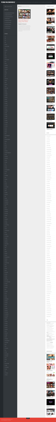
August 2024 (48, 179)
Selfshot (6, 308)
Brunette (6, 101)
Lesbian (6, 234)
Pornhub (6, 283)
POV (5, 289)
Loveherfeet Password (49, 34)
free (47, 333)
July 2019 (48, 295)
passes (48, 339)
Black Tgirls (6, 88)
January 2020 (48, 284)
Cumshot (6, 126)
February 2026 (49, 147)
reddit (51, 342)
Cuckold (6, 124)
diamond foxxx (52, 328)
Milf (5, 249)
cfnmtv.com (51, 327)
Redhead (6, 300)
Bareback (6, 69)
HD (27, 20)
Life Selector (6, 236)
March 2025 (48, 166)
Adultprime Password (49, 60)
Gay (5, 177)
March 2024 (48, 189)
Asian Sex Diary (7, 59)
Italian (6, 217)
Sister (6, 319)
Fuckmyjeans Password (50, 94)
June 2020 (48, 274)
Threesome (6, 348)
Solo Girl (6, 327)
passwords (49, 340)
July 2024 (48, 181)
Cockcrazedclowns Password (9, 16)
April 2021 (48, 255)
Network (23, 21)
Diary (5, 133)
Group (6, 188)
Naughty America (7, 257)
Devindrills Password (7, 26)
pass (50, 337)
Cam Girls (6, 105)
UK (5, 361)
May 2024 (48, 185)
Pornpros (6, 285)
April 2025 (48, 164)
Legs (5, 232)
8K (5, 42)
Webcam (6, 374)
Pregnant (6, 291)
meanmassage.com (51, 335)
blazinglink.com (48, 325)
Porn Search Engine (7, 281)
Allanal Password (49, 112)
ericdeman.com (51, 330)
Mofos (6, 251)
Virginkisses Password (49, 51)
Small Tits (6, 321)
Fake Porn (6, 158)
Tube (5, 357)
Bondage (6, 93)
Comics (6, 118)
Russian (6, 304)
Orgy (5, 264)
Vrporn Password (49, 77)
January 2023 (48, 215)
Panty (6, 266)
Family (6, 160)
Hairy (5, 190)
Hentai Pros (6, 200)
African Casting (7, 46)
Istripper (6, 215)
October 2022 (49, 221)
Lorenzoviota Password (8, 22)
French (6, 171)
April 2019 (48, 301)
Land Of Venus (7, 224)
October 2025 (49, 153)
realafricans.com (50, 341)
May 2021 (48, 253)
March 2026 (48, 145)
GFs (5, 181)
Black (6, 86)
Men (5, 247)
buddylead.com (51, 326)
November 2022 (49, 219)
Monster (6, 253)
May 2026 (48, 141)
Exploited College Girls (8, 152)
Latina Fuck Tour (7, 230)
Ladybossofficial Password (8, 14)
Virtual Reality (6, 367)
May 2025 (48, 162)
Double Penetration (7, 139)
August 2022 (48, 225)
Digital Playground (7, 135)
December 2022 (49, 217)
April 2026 (48, 143)
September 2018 (49, 314)
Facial (6, 154)
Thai (5, 346)
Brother (6, 99)
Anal (19, 19)
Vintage (6, 365)
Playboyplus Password (49, 129)
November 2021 (49, 242)
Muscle (6, 255)
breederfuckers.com (52, 325)
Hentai (6, 198)
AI (5, 48)
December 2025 (49, 149)
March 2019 (48, 303)
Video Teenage (7, 363)
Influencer (6, 209)
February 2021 (49, 259)
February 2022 (49, 236)
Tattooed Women (7, 340)
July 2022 (48, 227)
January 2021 (48, 261)
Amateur (6, 50)
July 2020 (48, 272)
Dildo (5, 137)
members (49, 336)
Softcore (6, 325)
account (48, 323)
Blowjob (19, 20)
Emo (5, 143)
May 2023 (48, 208)
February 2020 (49, 282)
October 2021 (49, 244)
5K (5, 40)
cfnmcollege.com (48, 327)
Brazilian (6, 95)
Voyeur (6, 369)
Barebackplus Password (50, 24)
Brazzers (6, 97)
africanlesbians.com (48, 324)
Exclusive (22, 20)
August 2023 (48, 202)
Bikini (6, 82)
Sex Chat (6, 310)
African (6, 44)
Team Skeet (6, 342)
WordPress (5, 420)
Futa (5, 173)
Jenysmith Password (49, 68)
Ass (20, 19)
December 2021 (49, 240)
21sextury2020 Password (50, 397)
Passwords (26, 21)
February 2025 (49, 168)
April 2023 (48, 210)
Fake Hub (6, 156)
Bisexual (6, 84)
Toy (5, 350)
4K (5, 38)
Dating (6, 131)
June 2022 (48, 229)
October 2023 (49, 198)
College (6, 116)
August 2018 (48, 316)
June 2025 (48, 160)
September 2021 (49, 246)
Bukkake (6, 103)
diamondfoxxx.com (51, 329)
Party (5, 270)
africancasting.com (52, 323)
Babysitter (6, 65)
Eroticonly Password (7, 28)
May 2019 (48, 299)
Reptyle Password (7, 18)
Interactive (6, 211)
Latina (6, 228)
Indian (6, 207)
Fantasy (6, 162)
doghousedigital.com (48, 330)
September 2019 (49, 291)
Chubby (6, 114)
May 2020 (48, 276)
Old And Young (7, 262)
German (6, 179)
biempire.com (51, 324)
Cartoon (6, 107)
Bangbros (24, 19)
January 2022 (48, 238)
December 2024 (49, 172)
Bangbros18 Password (22, 24)
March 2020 (48, 280)
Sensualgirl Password (49, 120)
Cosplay (6, 120)
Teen (5, 344)
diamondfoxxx (48, 329)
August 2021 (48, 248)
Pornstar (6, 287)
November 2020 (49, 265)
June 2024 (48, 183)
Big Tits (6, 80)
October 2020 (49, 267)
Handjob (6, 192)
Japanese (6, 219)
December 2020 (49, 263)
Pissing (6, 276)
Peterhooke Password (8, 24)
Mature (6, 245)
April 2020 (48, 278)
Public (6, 293)
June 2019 (48, 297)
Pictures (6, 274)
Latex (6, 226)
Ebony (6, 141)
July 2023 (48, 204)
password (52, 339)
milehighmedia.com (53, 336)
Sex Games (6, 312)
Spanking (6, 329)
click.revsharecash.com (49, 328)
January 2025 (48, 170)
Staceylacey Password (49, 370)
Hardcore (25, 20)
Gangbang (6, 175)
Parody (6, 268)
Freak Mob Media (7, 169)
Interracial (20, 21)
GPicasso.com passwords (50, 103)
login (48, 335)
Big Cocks (27, 19)
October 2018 (49, 312)
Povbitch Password (49, 415)
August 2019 (48, 293)
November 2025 (49, 151)
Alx (10, 420)
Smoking (6, 323)
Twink (6, 359)
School (6, 306)
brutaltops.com (48, 326)
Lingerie (6, 238)
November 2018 (49, 310)
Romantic (6, 302)
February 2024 (49, 191)
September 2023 (49, 200)
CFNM (6, 112)
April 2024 (48, 187)
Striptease (6, 338)
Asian (6, 57)
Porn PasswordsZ (8, 2)
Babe (22, 19)
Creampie (6, 122)
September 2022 (49, 223)
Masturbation (6, 243)
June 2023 (48, 206)
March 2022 (48, 234)
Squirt (6, 331)
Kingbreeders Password (8, 20)
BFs (5, 76)
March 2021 (48, 257)
